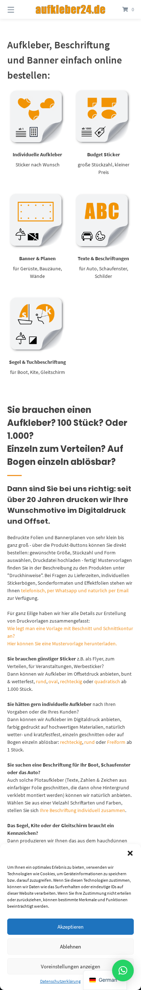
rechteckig (71, 681)
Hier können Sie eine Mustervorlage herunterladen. (62, 643)
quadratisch (107, 681)
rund (41, 681)
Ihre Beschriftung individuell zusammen (82, 810)
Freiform (116, 742)
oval (53, 681)
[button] (130, 853)
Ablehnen (70, 946)
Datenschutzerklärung (60, 981)
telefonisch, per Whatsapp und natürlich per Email (75, 590)
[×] (123, 970)
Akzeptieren (70, 926)
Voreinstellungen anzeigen (70, 966)
